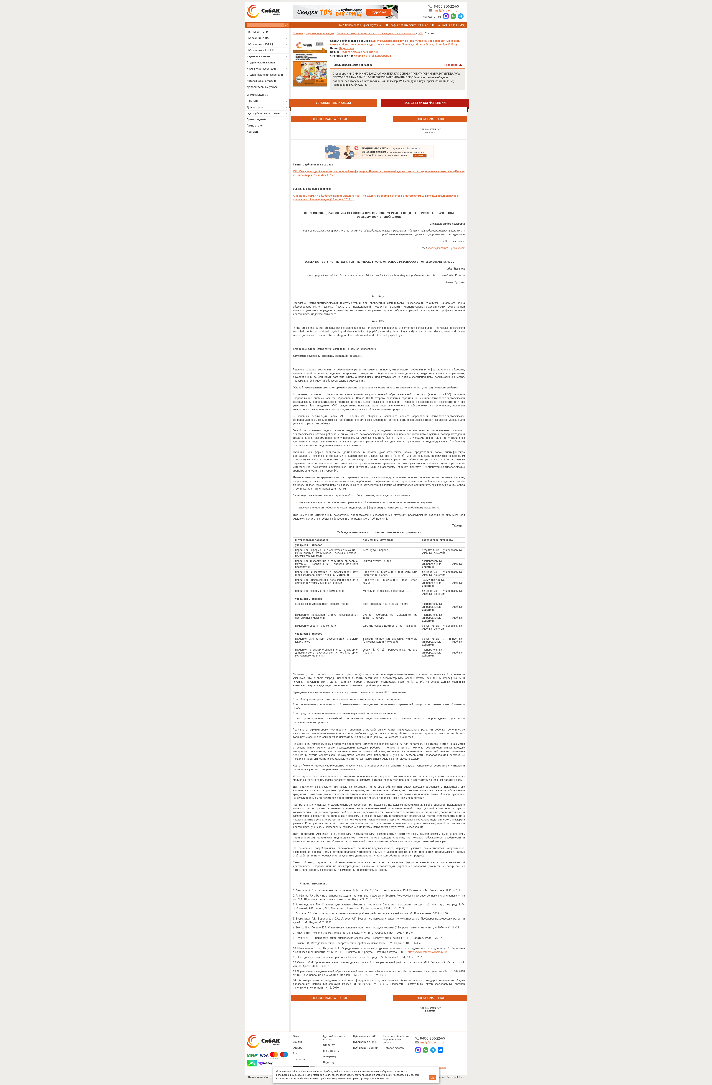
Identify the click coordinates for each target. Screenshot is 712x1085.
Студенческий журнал (261, 62)
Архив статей (255, 125)
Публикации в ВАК (259, 38)
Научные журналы (258, 56)
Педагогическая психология (359, 51)
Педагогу (328, 1062)
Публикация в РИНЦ (365, 1041)
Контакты (253, 131)
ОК (432, 1077)
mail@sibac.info (445, 10)
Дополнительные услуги (262, 87)
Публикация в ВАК (364, 1036)
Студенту (329, 1044)
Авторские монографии (261, 80)
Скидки (297, 1041)
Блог (296, 1053)
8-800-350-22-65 (446, 6)
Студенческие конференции (265, 74)
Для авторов (255, 107)
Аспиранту (329, 1056)
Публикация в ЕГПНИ (260, 50)
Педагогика (346, 48)
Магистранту (331, 1050)
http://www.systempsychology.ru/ (427, 952)
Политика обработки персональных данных (396, 1039)
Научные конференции (261, 68)
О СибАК (252, 101)
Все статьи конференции (425, 103)
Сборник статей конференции (373, 55)
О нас (296, 1036)
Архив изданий (256, 119)
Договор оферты (393, 1047)
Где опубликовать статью (263, 113)
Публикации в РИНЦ (260, 44)
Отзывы (298, 1047)
